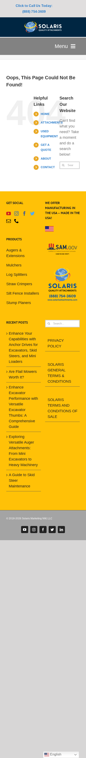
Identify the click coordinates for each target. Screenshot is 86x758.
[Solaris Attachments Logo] (43, 23)
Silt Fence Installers (22, 293)
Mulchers (14, 265)
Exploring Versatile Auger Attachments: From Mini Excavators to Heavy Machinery (23, 451)
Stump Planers (18, 303)
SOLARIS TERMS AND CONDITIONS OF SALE (62, 408)
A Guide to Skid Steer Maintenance (22, 480)
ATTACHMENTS (52, 122)
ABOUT (46, 158)
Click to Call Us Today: (34, 6)
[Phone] (16, 221)
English (55, 754)
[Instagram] (16, 213)
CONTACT (48, 167)
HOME (45, 114)
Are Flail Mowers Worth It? (23, 374)
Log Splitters (16, 274)
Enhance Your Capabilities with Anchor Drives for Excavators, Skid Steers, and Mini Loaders (23, 347)
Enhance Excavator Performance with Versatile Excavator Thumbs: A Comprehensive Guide (23, 407)
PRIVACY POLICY (56, 343)
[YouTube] (8, 213)
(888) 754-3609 (34, 11)
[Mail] (8, 221)
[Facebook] (24, 213)
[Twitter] (32, 213)
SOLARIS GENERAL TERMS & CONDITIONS (59, 372)
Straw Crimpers (19, 284)
